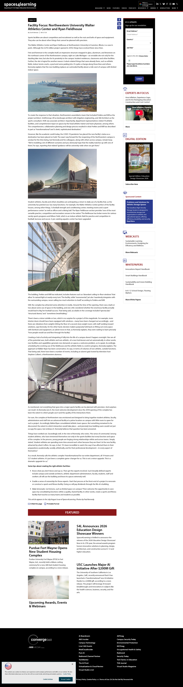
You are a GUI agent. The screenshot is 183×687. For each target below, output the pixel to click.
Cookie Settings (48, 679)
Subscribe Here (131, 184)
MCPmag (120, 646)
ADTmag (120, 636)
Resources (142, 8)
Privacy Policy (143, 56)
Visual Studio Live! (86, 670)
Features (116, 8)
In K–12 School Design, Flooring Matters (138, 291)
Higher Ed (32, 20)
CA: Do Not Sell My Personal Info (121, 679)
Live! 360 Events (85, 646)
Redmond (121, 653)
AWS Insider (84, 639)
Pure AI (82, 653)
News (109, 8)
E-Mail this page (36, 504)
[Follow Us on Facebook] (167, 4)
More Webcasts (131, 252)
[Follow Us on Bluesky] (164, 4)
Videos (124, 8)
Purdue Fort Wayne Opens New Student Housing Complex (48, 551)
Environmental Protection (127, 643)
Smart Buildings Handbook (136, 275)
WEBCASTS (132, 236)
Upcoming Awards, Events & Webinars (48, 604)
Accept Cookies (66, 679)
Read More (131, 221)
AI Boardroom (84, 636)
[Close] (72, 664)
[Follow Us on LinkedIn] (157, 4)
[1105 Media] (40, 659)
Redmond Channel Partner (89, 656)
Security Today (123, 656)
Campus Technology (87, 643)
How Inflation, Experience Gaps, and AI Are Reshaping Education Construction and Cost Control (138, 99)
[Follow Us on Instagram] (170, 4)
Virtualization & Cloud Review (91, 666)
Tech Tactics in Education (127, 659)
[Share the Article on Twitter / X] (119, 27)
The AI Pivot (84, 663)
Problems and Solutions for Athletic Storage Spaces (138, 203)
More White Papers (133, 299)
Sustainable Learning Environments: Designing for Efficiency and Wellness (136, 243)
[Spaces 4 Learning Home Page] (20, 5)
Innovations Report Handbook (137, 269)
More (174, 8)
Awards (153, 8)
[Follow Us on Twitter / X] (160, 4)
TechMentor (83, 659)
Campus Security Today (126, 639)
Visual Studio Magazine (126, 666)
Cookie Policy (91, 679)
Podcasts (132, 8)
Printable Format (53, 504)
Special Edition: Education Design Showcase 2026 (139, 177)
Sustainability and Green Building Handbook (138, 283)
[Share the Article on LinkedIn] (119, 23)
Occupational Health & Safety (129, 649)
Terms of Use (104, 679)
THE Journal (122, 663)
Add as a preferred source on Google (147, 4)
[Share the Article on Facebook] (119, 19)
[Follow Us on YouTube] (174, 4)
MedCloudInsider (86, 649)
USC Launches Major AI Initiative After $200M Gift (95, 566)
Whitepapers (134, 264)
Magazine (99, 8)
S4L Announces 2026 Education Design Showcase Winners (92, 529)
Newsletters (165, 8)
